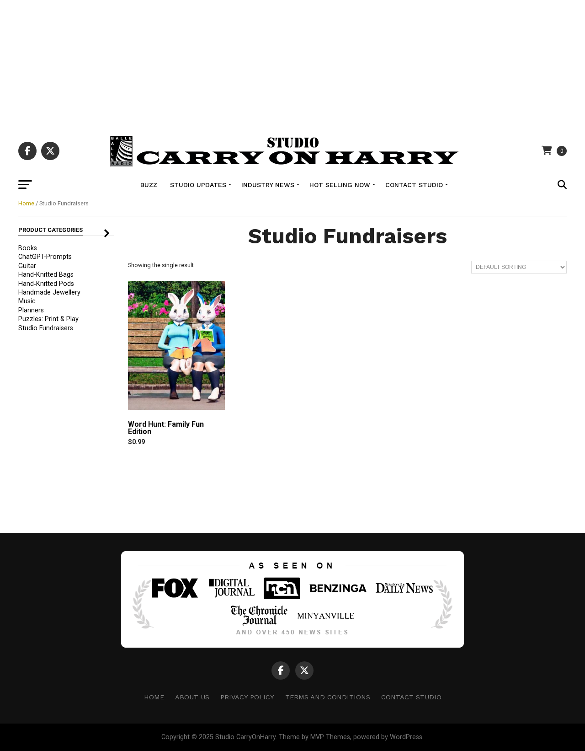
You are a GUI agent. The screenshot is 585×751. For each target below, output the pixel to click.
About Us (192, 697)
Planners (31, 310)
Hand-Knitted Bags (46, 275)
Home (26, 203)
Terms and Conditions (327, 697)
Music (27, 301)
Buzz (148, 184)
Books (27, 248)
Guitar (27, 266)
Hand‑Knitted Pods (46, 284)
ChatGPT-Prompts (45, 257)
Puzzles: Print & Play (48, 319)
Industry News (267, 184)
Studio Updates (198, 184)
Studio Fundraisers (45, 328)
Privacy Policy (247, 697)
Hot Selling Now (339, 184)
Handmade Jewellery (49, 292)
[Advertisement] (292, 64)
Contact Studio (414, 184)
